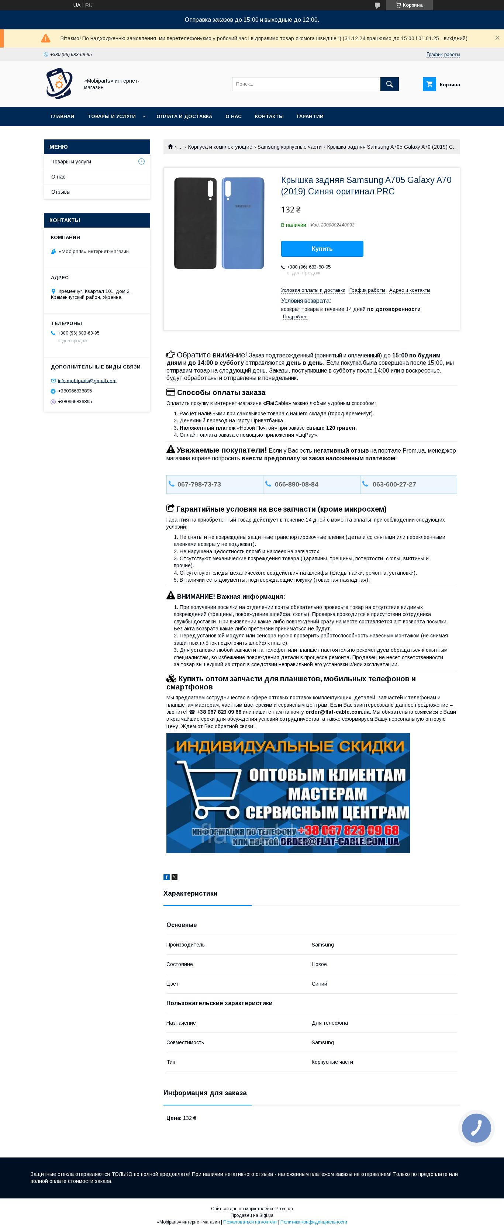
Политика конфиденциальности (313, 1222)
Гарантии (310, 116)
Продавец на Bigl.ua (252, 1215)
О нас (233, 116)
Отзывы (60, 192)
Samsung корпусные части (290, 147)
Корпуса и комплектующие (220, 147)
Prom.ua (284, 1208)
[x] (174, 878)
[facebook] (166, 878)
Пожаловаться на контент (250, 1222)
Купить (322, 249)
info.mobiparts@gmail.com (87, 380)
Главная (62, 116)
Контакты (269, 116)
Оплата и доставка (184, 116)
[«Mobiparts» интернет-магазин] (59, 97)
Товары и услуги (111, 116)
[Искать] (389, 84)
